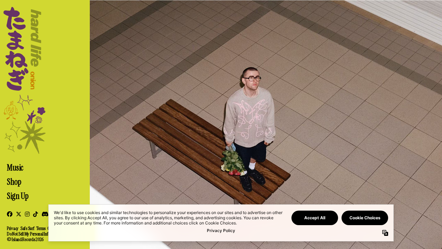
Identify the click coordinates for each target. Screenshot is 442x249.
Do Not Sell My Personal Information (35, 234)
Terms (41, 228)
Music (15, 167)
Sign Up (18, 196)
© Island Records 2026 (25, 239)
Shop (14, 181)
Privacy (13, 228)
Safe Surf (27, 228)
